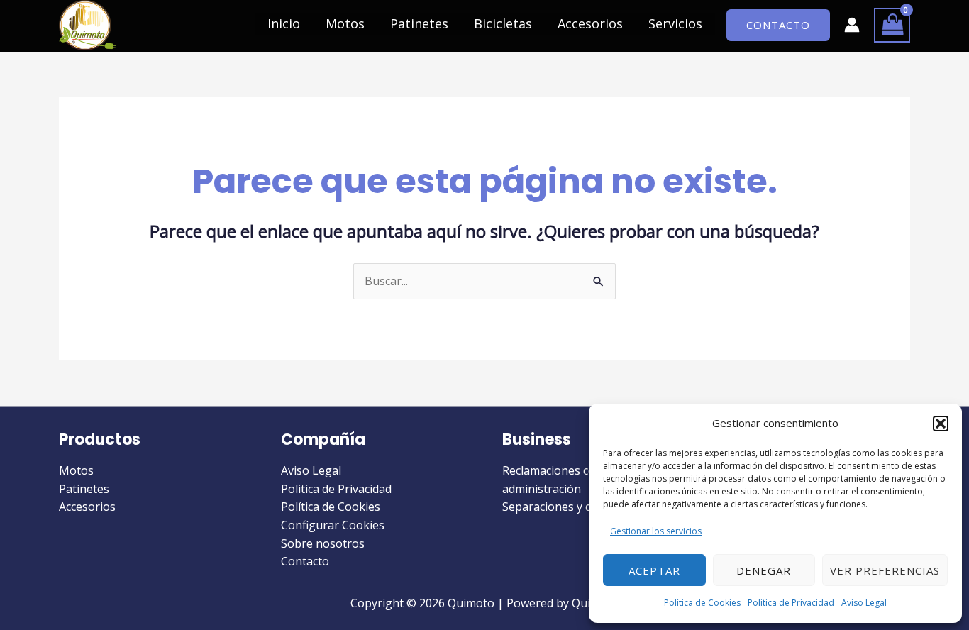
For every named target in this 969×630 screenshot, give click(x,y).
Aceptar (654, 570)
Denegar (763, 570)
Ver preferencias (885, 570)
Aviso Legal (864, 603)
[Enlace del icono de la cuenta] (852, 25)
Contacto (305, 561)
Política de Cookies (702, 603)
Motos (345, 23)
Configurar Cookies (332, 525)
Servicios (675, 23)
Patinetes (419, 23)
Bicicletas (503, 23)
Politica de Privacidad (791, 603)
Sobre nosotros (323, 543)
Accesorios (590, 23)
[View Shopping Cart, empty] (892, 25)
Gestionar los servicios (656, 531)
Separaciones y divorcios (567, 506)
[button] (941, 423)
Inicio (283, 23)
